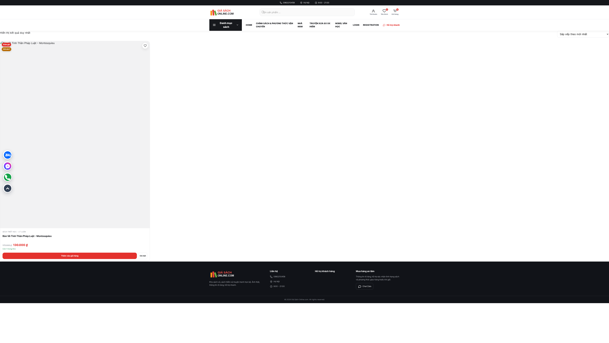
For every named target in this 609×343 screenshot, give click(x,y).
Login (356, 25)
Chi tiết (143, 256)
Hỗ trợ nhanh (393, 25)
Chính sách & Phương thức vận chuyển (274, 25)
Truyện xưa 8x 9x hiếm (320, 25)
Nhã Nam (300, 25)
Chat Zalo (367, 286)
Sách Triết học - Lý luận (14, 232)
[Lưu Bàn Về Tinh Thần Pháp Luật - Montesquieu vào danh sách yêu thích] (145, 46)
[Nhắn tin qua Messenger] (7, 166)
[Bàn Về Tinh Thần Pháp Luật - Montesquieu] (75, 134)
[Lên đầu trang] (7, 188)
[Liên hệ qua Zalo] (7, 154)
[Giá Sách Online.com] (226, 12)
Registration (371, 25)
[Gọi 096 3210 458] (7, 177)
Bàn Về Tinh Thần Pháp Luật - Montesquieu (27, 236)
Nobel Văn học (341, 25)
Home (249, 25)
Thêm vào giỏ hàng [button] (70, 256)
